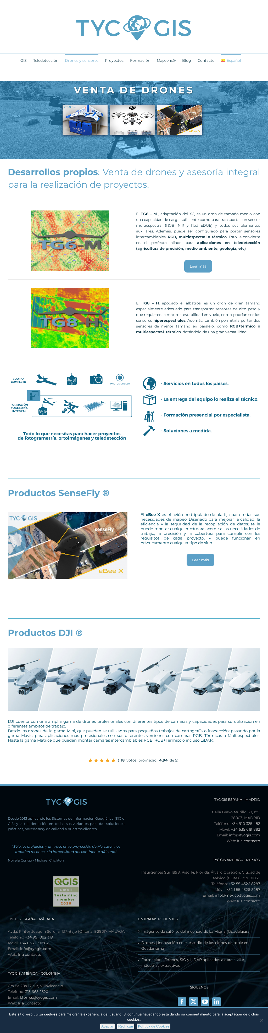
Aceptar (107, 1026)
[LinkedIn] (216, 1001)
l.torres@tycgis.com (38, 997)
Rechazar (125, 1026)
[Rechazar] (261, 1020)
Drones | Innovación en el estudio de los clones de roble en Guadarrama (194, 945)
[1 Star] (90, 760)
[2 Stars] (96, 760)
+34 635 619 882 (245, 829)
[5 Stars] (113, 760)
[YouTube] (205, 1001)
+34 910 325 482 (245, 823)
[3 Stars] (101, 760)
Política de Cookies (153, 1026)
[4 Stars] (107, 760)
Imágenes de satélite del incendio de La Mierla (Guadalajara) (196, 931)
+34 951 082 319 (39, 937)
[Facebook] (182, 1001)
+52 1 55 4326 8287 (243, 889)
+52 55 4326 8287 (244, 883)
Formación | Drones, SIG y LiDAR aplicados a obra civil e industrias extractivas (192, 962)
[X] (193, 1001)
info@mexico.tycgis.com (237, 895)
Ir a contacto (248, 840)
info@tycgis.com (244, 835)
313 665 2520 (36, 991)
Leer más (198, 266)
